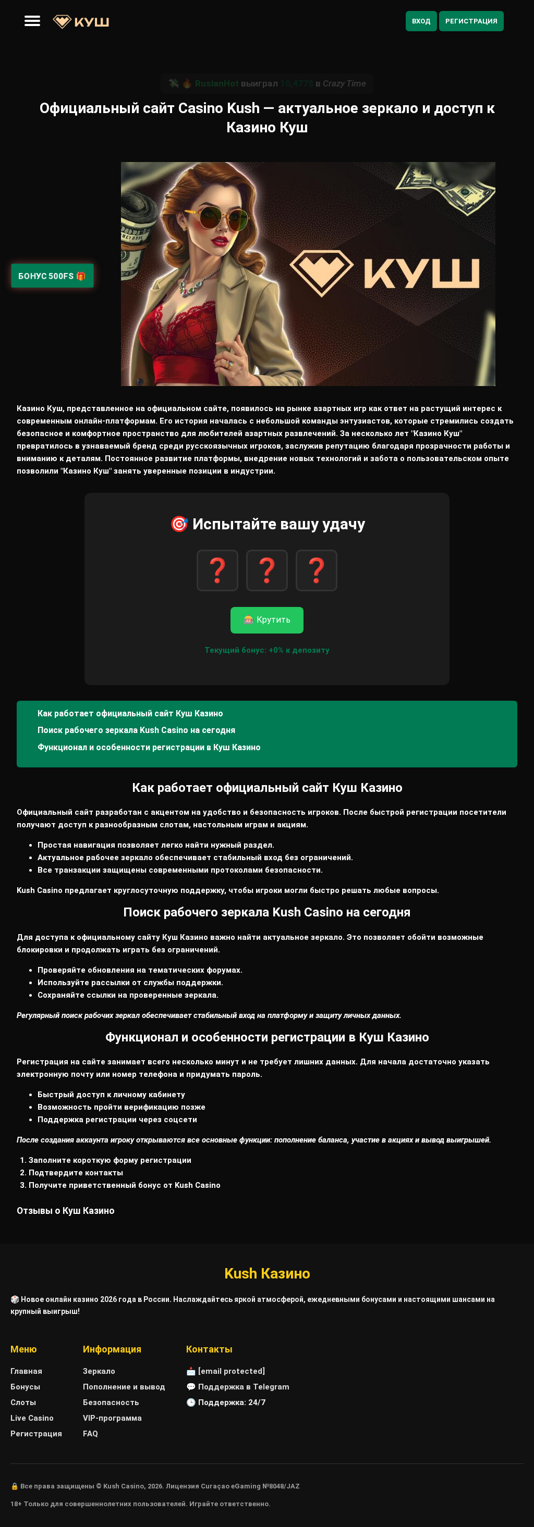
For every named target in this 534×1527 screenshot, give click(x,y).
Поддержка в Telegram (243, 1387)
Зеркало (99, 1371)
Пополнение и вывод (124, 1387)
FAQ (90, 1433)
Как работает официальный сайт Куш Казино (130, 713)
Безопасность (111, 1402)
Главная (26, 1371)
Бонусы (25, 1387)
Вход (421, 21)
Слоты (23, 1402)
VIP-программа (112, 1418)
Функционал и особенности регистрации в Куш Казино (149, 747)
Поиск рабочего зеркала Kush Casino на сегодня (136, 730)
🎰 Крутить (267, 620)
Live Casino (32, 1418)
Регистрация (471, 21)
